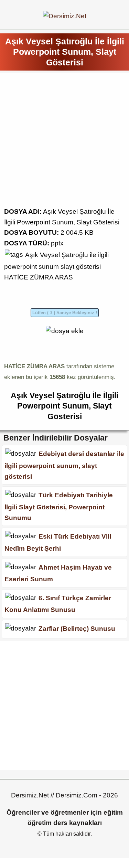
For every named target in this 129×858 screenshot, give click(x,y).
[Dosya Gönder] (64, 331)
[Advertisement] (64, 141)
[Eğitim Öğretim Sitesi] (64, 16)
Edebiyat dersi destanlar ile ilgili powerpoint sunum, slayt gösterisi (64, 465)
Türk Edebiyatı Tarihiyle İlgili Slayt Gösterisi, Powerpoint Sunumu (58, 506)
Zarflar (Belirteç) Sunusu (77, 628)
